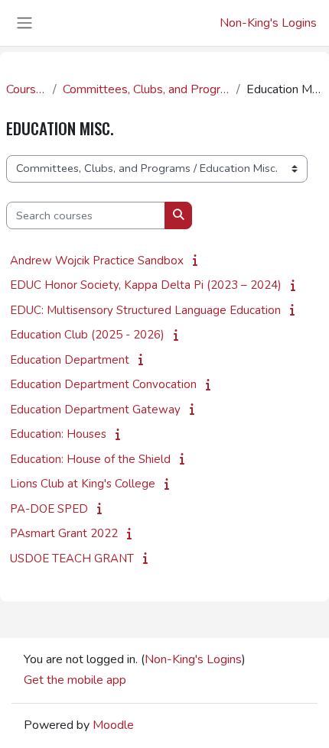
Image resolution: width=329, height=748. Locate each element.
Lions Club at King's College (82, 483)
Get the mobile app (75, 680)
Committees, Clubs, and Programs (147, 89)
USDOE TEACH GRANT (72, 558)
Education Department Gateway (95, 409)
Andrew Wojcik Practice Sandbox (97, 260)
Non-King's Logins (268, 23)
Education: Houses (58, 434)
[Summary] (198, 260)
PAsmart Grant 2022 (64, 533)
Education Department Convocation (103, 384)
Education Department (69, 360)
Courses (26, 89)
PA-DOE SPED (49, 508)
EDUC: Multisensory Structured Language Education (145, 310)
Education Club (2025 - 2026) (87, 334)
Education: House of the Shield (90, 459)
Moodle (113, 725)
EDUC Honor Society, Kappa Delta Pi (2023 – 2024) (146, 285)
